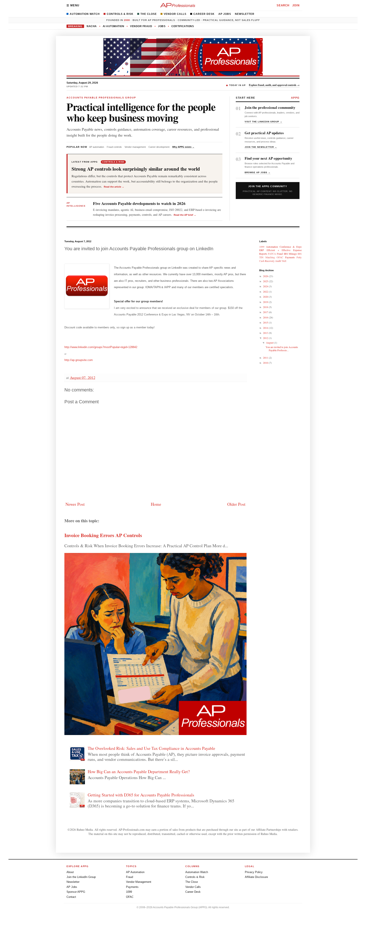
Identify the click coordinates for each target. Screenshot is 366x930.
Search (283, 5)
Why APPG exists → (183, 147)
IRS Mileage (290, 253)
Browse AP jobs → (257, 172)
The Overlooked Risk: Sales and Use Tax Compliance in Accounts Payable (151, 748)
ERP (261, 250)
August (270, 342)
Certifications (182, 26)
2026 (266, 276)
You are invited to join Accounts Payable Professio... (282, 348)
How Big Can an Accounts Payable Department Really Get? (139, 771)
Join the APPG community (268, 190)
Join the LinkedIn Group (81, 877)
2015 (266, 322)
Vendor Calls (175, 13)
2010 (266, 362)
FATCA (272, 253)
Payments (290, 257)
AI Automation (113, 26)
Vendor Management (138, 881)
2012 (266, 338)
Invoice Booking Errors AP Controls (103, 535)
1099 (261, 246)
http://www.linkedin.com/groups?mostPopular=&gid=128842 (100, 347)
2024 (266, 286)
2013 (266, 332)
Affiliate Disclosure (256, 877)
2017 (266, 312)
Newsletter (244, 13)
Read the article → (114, 186)
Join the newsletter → (261, 147)
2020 (266, 296)
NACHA (92, 26)
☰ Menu (73, 5)
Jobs (161, 26)
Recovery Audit (273, 261)
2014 (266, 327)
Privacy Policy (254, 872)
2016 (266, 317)
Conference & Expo (291, 246)
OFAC (280, 257)
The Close (148, 13)
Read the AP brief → (185, 215)
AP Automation (135, 872)
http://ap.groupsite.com (78, 360)
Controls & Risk (120, 13)
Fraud (280, 253)
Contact (71, 896)
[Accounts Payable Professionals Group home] (177, 5)
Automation (272, 246)
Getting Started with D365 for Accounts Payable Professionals (141, 795)
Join (295, 5)
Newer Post (75, 504)
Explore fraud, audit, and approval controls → (274, 85)
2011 (266, 357)
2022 (266, 291)
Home (156, 504)
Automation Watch (85, 13)
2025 (266, 281)
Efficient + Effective (279, 250)
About (70, 872)
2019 (266, 302)
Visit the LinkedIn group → (263, 121)
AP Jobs (224, 13)
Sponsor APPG (76, 891)
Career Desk (204, 13)
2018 (266, 307)
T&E (283, 261)
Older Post (236, 504)
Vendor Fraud (141, 26)
